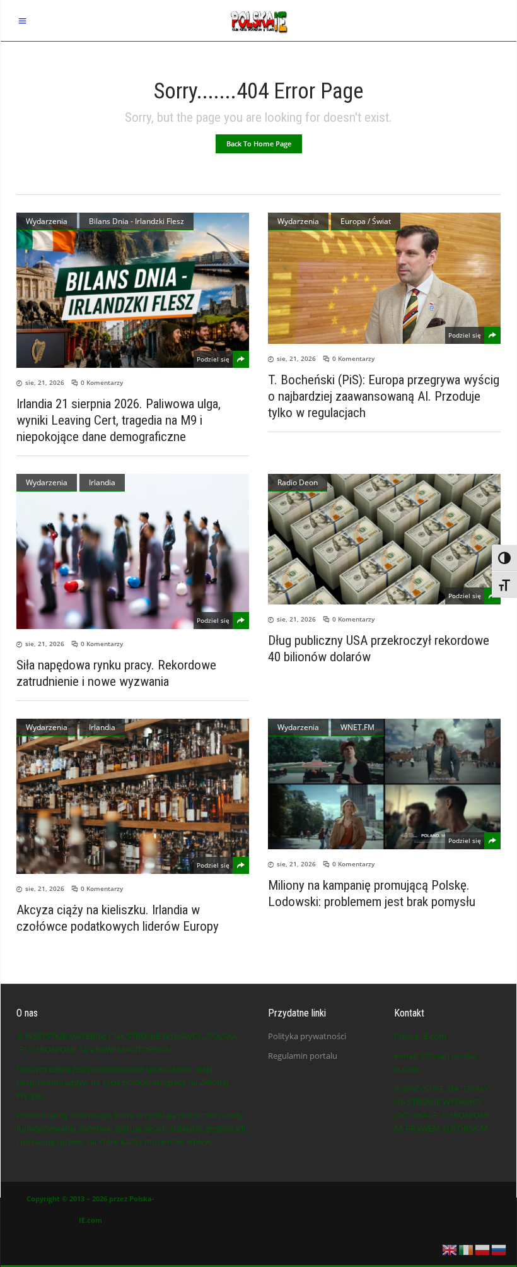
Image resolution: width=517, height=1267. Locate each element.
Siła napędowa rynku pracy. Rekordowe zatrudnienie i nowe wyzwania (116, 673)
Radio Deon (297, 482)
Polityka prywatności (307, 1036)
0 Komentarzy (102, 382)
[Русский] (499, 1248)
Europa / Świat (365, 221)
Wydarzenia (46, 221)
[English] (450, 1248)
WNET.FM (357, 727)
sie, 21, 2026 (44, 382)
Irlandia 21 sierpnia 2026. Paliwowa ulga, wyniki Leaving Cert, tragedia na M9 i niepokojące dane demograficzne (118, 420)
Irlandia (102, 482)
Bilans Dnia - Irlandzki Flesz (136, 221)
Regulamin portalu (302, 1055)
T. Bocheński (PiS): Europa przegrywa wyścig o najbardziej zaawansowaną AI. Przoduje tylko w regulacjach (383, 396)
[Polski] (483, 1248)
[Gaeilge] (466, 1248)
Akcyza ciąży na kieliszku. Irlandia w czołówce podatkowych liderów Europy (117, 918)
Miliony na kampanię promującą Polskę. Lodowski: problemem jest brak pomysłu (371, 893)
